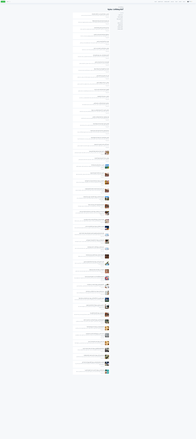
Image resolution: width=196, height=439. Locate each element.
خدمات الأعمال (120, 14)
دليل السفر (172, 1)
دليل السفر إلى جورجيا (120, 18)
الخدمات (121, 21)
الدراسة (184, 1)
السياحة (176, 1)
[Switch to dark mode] (10, 1)
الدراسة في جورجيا (120, 23)
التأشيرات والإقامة (166, 1)
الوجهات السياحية (120, 16)
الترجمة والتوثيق (120, 25)
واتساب (3, 1)
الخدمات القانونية (160, 1)
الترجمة (156, 1)
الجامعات (180, 1)
